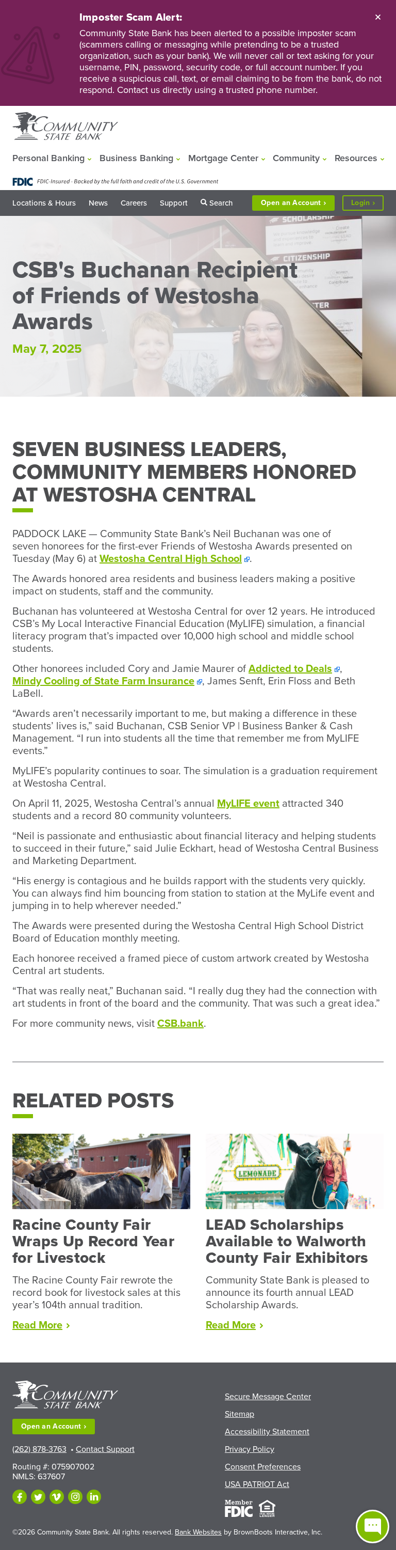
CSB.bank (180, 1023)
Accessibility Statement (267, 1432)
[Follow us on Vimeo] (57, 1497)
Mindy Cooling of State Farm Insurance (103, 681)
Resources (356, 158)
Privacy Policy (249, 1449)
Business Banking (136, 158)
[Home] (65, 127)
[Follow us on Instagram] (75, 1497)
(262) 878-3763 (39, 1449)
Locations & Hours (44, 203)
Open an (291, 202)
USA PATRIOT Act (257, 1484)
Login (367, 204)
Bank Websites (198, 1532)
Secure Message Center (268, 1396)
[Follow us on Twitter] (38, 1497)
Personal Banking (48, 158)
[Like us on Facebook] (19, 1497)
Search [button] (221, 203)
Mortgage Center (223, 158)
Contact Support (105, 1449)
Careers (134, 203)
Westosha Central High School (171, 559)
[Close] (378, 16)
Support (174, 203)
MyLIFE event (248, 803)
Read (41, 1325)
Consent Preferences (263, 1467)
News (98, 203)
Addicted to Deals (290, 669)
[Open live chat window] (372, 1526)
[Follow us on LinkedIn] (94, 1497)
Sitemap (239, 1414)
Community (296, 158)
